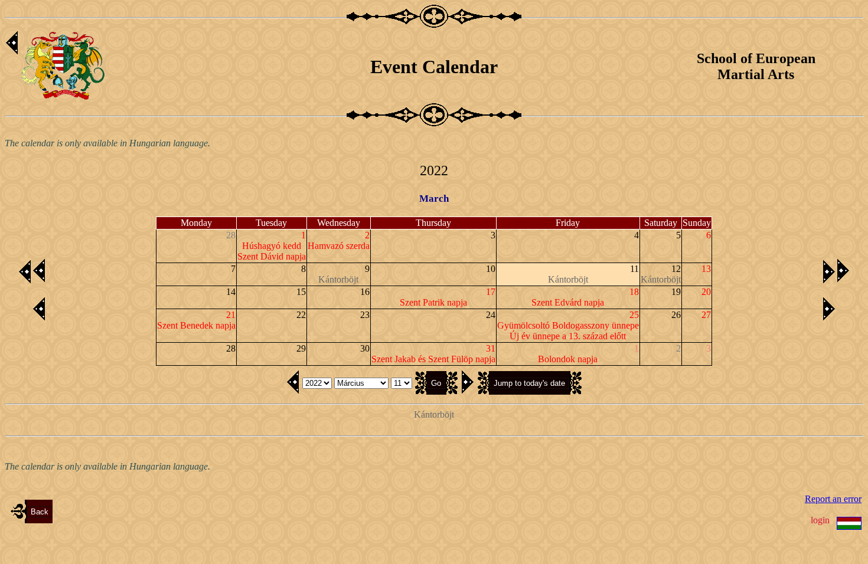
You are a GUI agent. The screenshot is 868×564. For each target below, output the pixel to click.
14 (231, 292)
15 (301, 292)
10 (490, 269)
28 (231, 348)
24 (490, 315)
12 (676, 269)
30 (365, 348)
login (820, 520)
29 (301, 348)
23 (365, 315)
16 (365, 292)
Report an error (833, 499)
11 (634, 269)
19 (676, 292)
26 (676, 315)
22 (301, 315)
